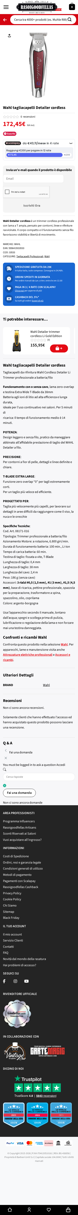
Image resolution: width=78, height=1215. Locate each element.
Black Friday (11, 918)
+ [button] (61, 348)
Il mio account (12, 934)
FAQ (5, 953)
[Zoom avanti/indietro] (38, 1197)
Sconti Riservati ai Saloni (19, 833)
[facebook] (4, 981)
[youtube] (26, 981)
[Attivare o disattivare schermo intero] (27, 1197)
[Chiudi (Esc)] (4, 1197)
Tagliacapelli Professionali (29, 256)
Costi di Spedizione (16, 856)
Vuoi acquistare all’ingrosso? (22, 840)
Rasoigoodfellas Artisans (19, 827)
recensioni (28, 116)
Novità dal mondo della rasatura (24, 959)
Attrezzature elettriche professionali (27, 655)
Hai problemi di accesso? (19, 965)
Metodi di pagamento (17, 875)
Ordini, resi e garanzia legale (22, 862)
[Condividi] (15, 1197)
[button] (6, 7)
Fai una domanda (19, 793)
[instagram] (15, 981)
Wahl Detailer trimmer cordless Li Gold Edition (46, 334)
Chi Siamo (10, 905)
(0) (48, 340)
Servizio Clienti (13, 940)
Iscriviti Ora (31, 205)
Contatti (8, 947)
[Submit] (71, 20)
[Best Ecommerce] (39, 1116)
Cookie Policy (12, 899)
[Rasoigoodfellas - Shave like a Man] (39, 7)
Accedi (60, 765)
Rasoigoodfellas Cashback (20, 887)
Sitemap (8, 912)
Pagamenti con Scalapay (19, 881)
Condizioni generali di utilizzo (23, 868)
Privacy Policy (12, 893)
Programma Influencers (19, 821)
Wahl (47, 256)
